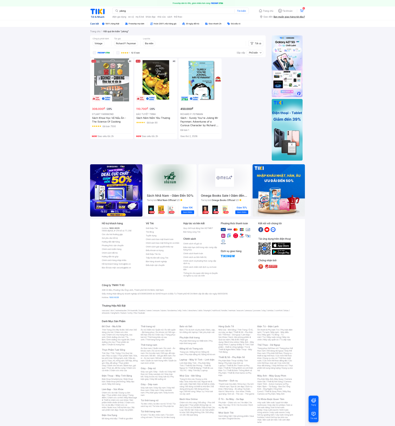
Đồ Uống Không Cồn (196, 412)
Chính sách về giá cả (192, 243)
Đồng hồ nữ (195, 352)
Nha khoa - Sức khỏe (235, 391)
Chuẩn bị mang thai (116, 344)
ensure (156, 310)
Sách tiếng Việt (225, 416)
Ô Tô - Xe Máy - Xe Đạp (231, 399)
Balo (182, 330)
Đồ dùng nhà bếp (109, 418)
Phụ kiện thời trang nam (196, 342)
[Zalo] (273, 229)
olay (264, 310)
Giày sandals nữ (156, 374)
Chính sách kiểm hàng (111, 249)
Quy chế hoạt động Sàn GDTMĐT (198, 228)
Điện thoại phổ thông (116, 381)
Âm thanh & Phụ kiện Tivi (268, 330)
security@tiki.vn (124, 267)
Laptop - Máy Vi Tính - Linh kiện (197, 359)
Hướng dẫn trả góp (110, 256)
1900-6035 (114, 228)
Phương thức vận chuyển (113, 245)
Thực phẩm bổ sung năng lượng (275, 366)
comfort (279, 310)
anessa (248, 310)
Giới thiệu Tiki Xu (153, 254)
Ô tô (234, 405)
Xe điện (244, 402)
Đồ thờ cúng (190, 391)
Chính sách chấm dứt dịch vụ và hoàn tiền (199, 268)
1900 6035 (114, 297)
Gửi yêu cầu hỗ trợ (110, 238)
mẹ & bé (140, 16)
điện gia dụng (119, 16)
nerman (232, 310)
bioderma (172, 310)
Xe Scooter (242, 405)
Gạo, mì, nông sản (116, 360)
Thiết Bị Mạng (195, 368)
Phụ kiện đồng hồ (192, 354)
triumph (207, 310)
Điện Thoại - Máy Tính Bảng (117, 375)
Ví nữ (169, 404)
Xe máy (226, 405)
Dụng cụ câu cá (270, 358)
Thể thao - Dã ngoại (231, 335)
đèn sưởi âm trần (270, 420)
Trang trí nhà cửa (187, 379)
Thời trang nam (149, 345)
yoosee (256, 310)
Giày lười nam (147, 388)
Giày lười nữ (164, 376)
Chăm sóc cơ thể (115, 397)
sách (169, 16)
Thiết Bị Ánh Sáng (275, 381)
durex (163, 310)
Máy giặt (266, 335)
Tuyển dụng (151, 235)
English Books (233, 418)
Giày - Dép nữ (148, 368)
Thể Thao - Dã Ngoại (268, 345)
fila (135, 313)
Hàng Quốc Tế (226, 326)
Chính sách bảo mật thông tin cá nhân (162, 243)
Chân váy (159, 335)
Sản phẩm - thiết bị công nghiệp (236, 345)
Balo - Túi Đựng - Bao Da (274, 386)
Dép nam (155, 390)
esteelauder (121, 310)
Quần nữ (159, 330)
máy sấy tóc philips (276, 405)
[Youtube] (266, 229)
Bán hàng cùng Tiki (191, 232)
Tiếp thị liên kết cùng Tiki (157, 258)
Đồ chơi (129, 330)
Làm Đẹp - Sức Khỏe (112, 389)
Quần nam (157, 348)
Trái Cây (105, 353)
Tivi (264, 337)
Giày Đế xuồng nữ (158, 379)
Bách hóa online (232, 342)
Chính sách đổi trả (110, 253)
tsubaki (141, 313)
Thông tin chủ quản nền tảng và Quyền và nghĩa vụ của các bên (200, 274)
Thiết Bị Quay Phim (273, 391)
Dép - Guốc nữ (160, 372)
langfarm (115, 313)
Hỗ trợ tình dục (124, 407)
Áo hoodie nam (153, 353)
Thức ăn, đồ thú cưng (116, 368)
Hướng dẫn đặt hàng (111, 242)
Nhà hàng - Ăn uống (233, 389)
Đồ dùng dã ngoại (275, 351)
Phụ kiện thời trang (190, 337)
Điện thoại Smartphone (112, 379)
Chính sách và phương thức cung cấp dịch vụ (199, 262)
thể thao (178, 16)
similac (270, 310)
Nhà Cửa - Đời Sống (190, 375)
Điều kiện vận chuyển (155, 265)
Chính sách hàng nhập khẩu (114, 260)
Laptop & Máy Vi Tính (239, 344)
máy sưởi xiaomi (277, 412)
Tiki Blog (150, 232)
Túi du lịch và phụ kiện (195, 330)
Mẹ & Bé (235, 339)
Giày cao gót (146, 372)
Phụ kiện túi (169, 406)
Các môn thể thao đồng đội (275, 360)
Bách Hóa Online (189, 399)
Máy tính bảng (114, 384)
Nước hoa (112, 407)
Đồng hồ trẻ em (208, 354)
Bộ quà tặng (192, 415)
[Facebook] (260, 229)
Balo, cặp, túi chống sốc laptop (197, 331)
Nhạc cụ (200, 391)
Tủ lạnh (266, 332)
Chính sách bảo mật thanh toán (159, 239)
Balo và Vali (186, 326)
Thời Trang (242, 330)
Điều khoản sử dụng (155, 250)
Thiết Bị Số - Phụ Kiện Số (231, 357)
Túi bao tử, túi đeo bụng (164, 417)
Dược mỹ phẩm (126, 410)
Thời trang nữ (148, 326)
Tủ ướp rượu (285, 339)
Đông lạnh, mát (120, 358)
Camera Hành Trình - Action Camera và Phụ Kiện (274, 384)
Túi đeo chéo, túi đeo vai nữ (153, 404)
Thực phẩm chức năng (117, 395)
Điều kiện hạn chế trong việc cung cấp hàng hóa (200, 248)
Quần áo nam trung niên (156, 360)
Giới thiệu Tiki (152, 228)
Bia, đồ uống (111, 363)
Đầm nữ (150, 330)
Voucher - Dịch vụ (228, 380)
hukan (123, 313)
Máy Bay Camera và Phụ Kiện (274, 392)
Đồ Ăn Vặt (189, 410)
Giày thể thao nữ (279, 365)
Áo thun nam (146, 348)
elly (179, 310)
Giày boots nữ (151, 376)
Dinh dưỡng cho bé (115, 337)
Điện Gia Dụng (109, 415)
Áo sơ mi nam (158, 351)
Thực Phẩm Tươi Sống (113, 349)
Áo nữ (143, 330)
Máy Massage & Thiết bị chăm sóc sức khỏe (119, 398)
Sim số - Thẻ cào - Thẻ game (241, 394)
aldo (200, 310)
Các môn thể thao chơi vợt (274, 361)
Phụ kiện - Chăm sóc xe (229, 402)
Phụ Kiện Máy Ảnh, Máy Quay (270, 379)
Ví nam (144, 415)
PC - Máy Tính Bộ (192, 370)
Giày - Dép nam (149, 384)
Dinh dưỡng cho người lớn (118, 339)
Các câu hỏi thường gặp (112, 234)
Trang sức (184, 352)
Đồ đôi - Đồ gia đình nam (161, 355)
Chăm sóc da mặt (110, 392)
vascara (105, 310)
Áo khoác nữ (161, 332)
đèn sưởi (270, 402)
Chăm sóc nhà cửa (118, 370)
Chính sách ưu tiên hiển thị (194, 257)
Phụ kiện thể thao (275, 353)
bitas (286, 310)
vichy (130, 313)
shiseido (106, 313)
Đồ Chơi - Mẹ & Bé (111, 326)
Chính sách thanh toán (193, 253)
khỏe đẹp (151, 16)
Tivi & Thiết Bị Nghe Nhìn (234, 348)
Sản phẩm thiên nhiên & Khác (117, 401)
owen (149, 310)
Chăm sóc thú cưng (188, 402)
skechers (192, 310)
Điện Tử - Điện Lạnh (268, 326)
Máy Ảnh (281, 394)
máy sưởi (261, 402)
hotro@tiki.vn (125, 264)
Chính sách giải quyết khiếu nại (159, 247)
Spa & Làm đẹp (237, 386)
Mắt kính (204, 341)
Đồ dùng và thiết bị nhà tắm (198, 386)
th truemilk (133, 310)
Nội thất (192, 384)
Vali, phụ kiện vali (206, 332)
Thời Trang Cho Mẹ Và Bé (113, 330)
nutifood (216, 310)
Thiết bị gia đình (126, 418)
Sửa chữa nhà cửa (192, 381)
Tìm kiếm (241, 11)
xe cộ (131, 16)
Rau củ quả (111, 355)
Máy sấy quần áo (271, 339)
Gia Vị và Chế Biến (193, 407)
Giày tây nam (160, 388)
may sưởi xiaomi (271, 410)
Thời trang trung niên (155, 339)
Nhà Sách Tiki (226, 412)
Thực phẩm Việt (125, 355)
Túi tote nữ (157, 406)
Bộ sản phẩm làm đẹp (118, 408)
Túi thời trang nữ (149, 400)
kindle (224, 310)
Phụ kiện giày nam (154, 392)
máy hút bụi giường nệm (273, 413)
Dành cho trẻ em (115, 365)
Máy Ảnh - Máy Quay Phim (271, 375)
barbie (142, 310)
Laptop (204, 370)
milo (185, 310)
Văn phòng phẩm (241, 416)
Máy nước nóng (274, 337)
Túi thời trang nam (150, 411)
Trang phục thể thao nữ (267, 348)
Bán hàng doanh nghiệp (156, 261)
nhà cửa (161, 16)
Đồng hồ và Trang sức (191, 348)
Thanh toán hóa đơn (227, 384)
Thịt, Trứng (116, 353)
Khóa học (242, 384)
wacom (240, 310)
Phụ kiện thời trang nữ (189, 341)
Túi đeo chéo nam (156, 415)
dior (112, 310)
